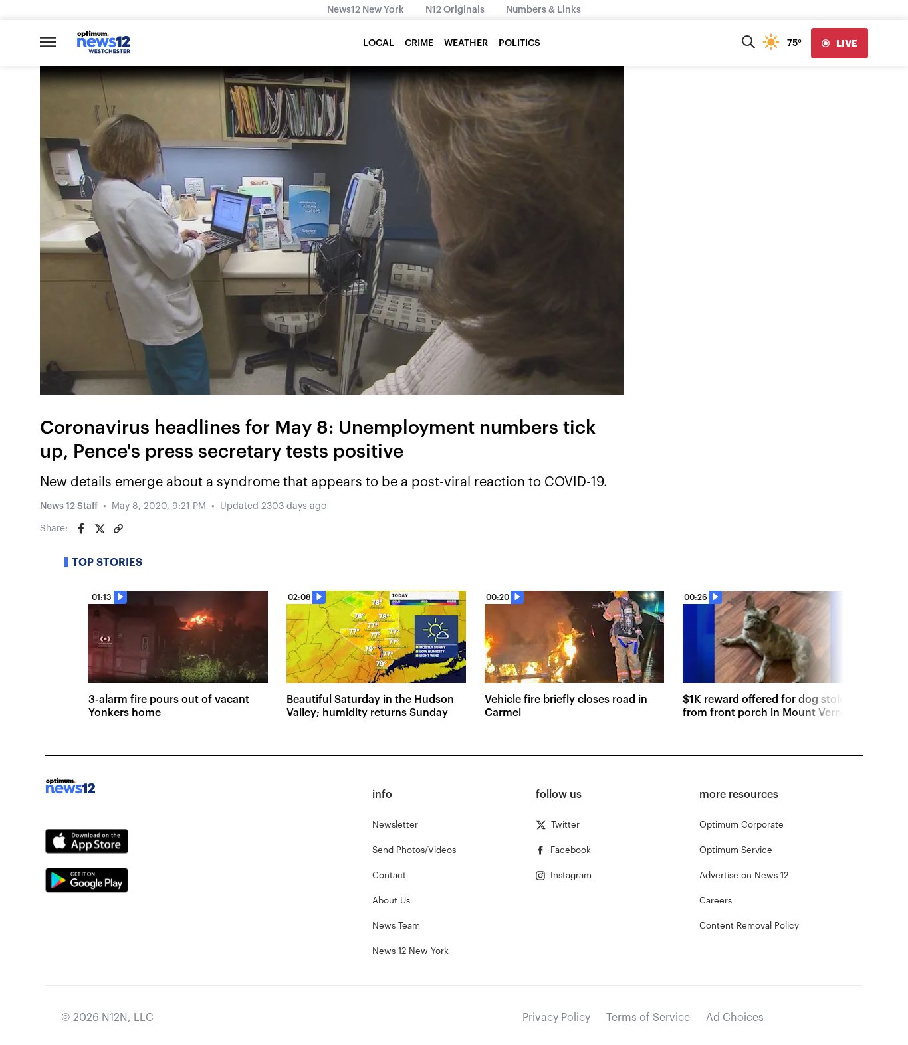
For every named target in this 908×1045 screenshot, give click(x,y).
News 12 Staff (69, 506)
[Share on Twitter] (99, 528)
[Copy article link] (118, 528)
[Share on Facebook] (81, 528)
